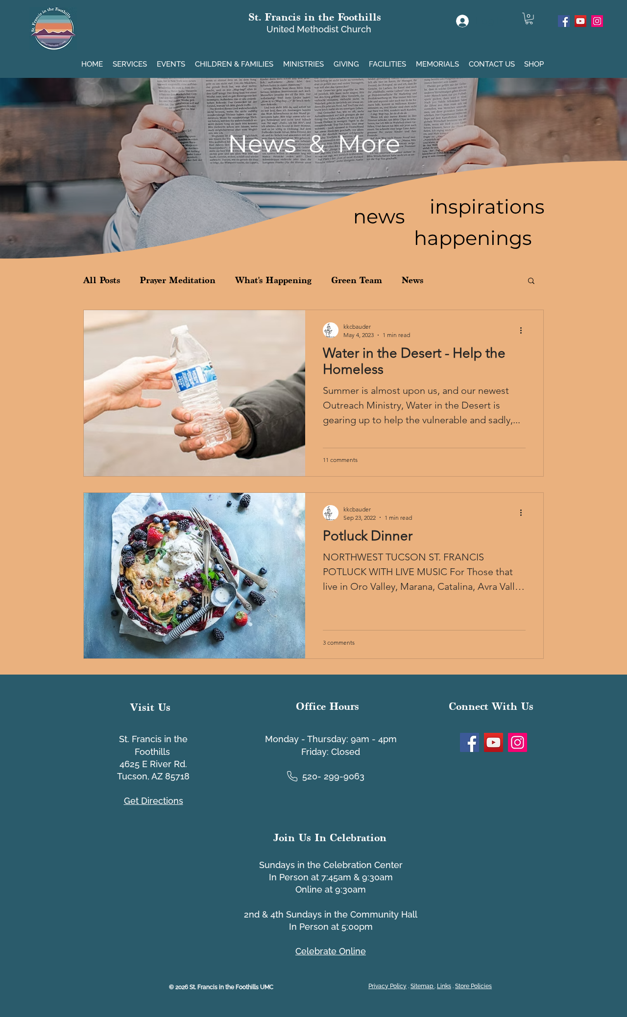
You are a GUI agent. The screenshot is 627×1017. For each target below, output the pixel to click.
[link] (529, 18)
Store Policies (473, 986)
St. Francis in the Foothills (314, 17)
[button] (131, 60)
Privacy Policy (387, 986)
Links (444, 986)
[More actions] (524, 330)
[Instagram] (597, 21)
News (412, 280)
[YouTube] (580, 21)
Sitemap (422, 986)
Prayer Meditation (178, 280)
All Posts (101, 280)
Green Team (356, 280)
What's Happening (273, 280)
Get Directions (153, 801)
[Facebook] (564, 21)
